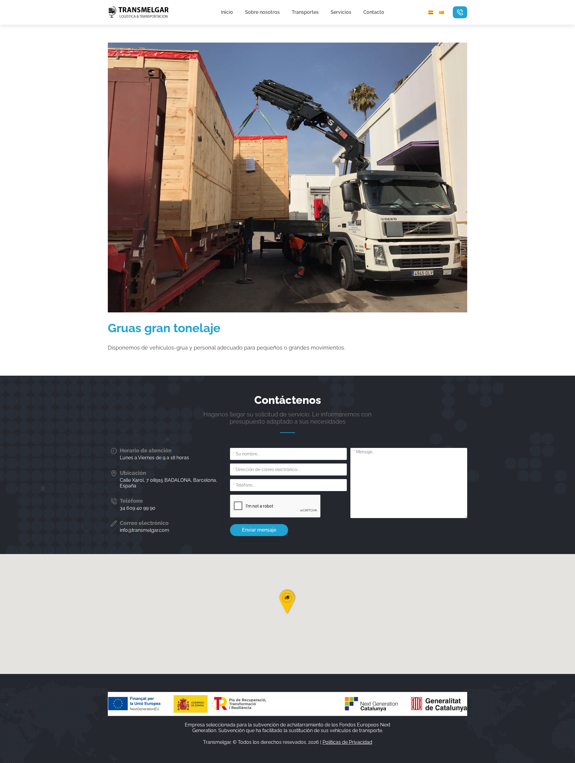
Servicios (341, 12)
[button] (287, 601)
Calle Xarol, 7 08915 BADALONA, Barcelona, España (168, 483)
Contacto (373, 12)
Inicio (227, 12)
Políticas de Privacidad (347, 742)
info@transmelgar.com (144, 530)
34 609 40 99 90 (137, 508)
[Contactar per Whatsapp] (460, 12)
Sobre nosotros (262, 12)
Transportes (305, 12)
